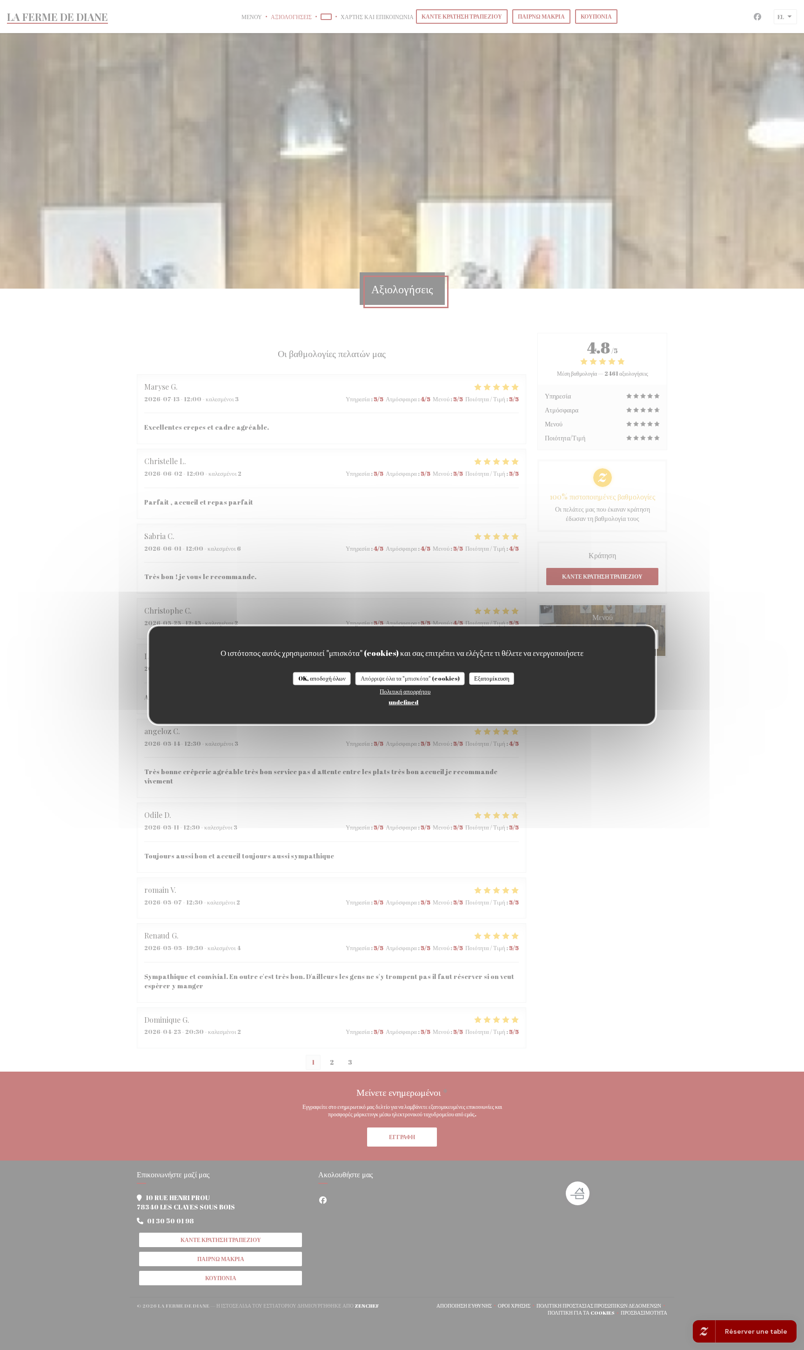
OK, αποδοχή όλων (322, 678)
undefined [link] (403, 701)
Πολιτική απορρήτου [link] (405, 691)
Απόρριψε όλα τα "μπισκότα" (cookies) (410, 678)
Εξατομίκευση (491, 678)
